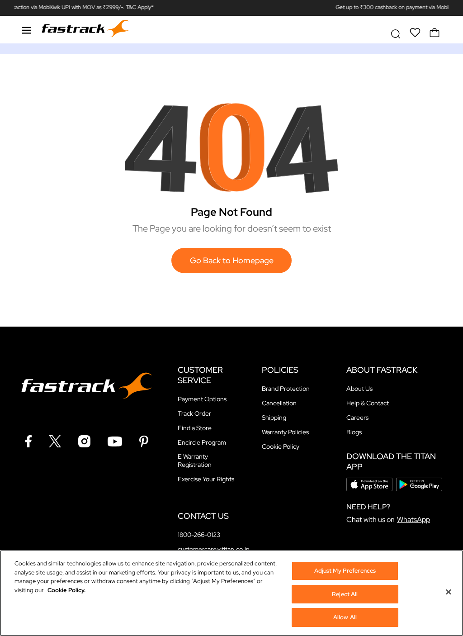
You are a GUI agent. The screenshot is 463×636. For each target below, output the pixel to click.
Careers (357, 417)
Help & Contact (367, 403)
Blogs (354, 432)
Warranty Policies (285, 432)
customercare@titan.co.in (214, 549)
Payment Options (202, 399)
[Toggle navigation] (27, 28)
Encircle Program (202, 442)
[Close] (448, 592)
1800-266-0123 (199, 535)
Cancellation (279, 403)
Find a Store (195, 428)
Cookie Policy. (66, 590)
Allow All (345, 617)
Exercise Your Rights (206, 479)
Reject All (345, 594)
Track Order (194, 413)
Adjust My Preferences (345, 570)
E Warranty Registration (195, 460)
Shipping (274, 417)
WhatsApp (413, 519)
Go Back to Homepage (232, 260)
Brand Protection (286, 388)
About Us (359, 388)
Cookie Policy (280, 446)
